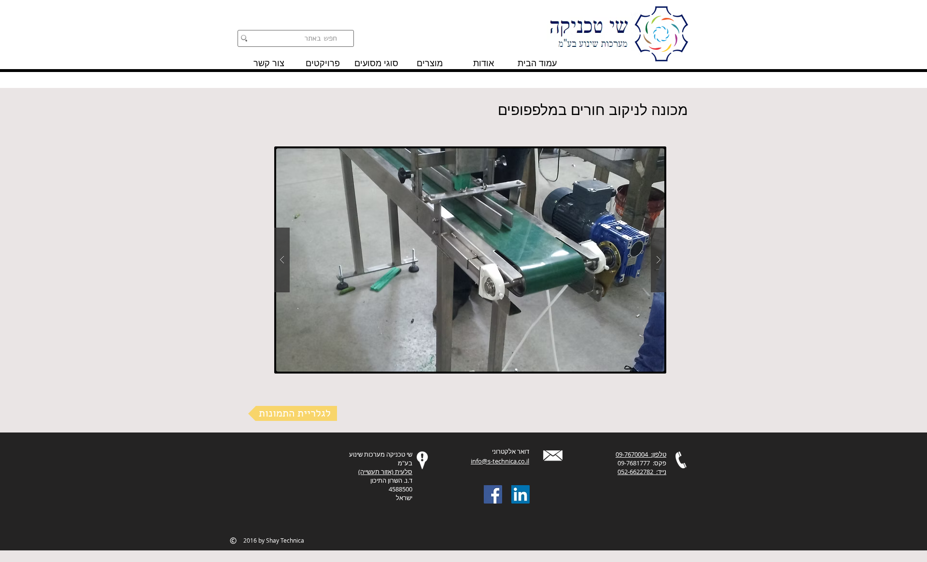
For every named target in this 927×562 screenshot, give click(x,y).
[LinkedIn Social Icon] (520, 494)
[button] (470, 260)
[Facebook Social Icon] (493, 494)
